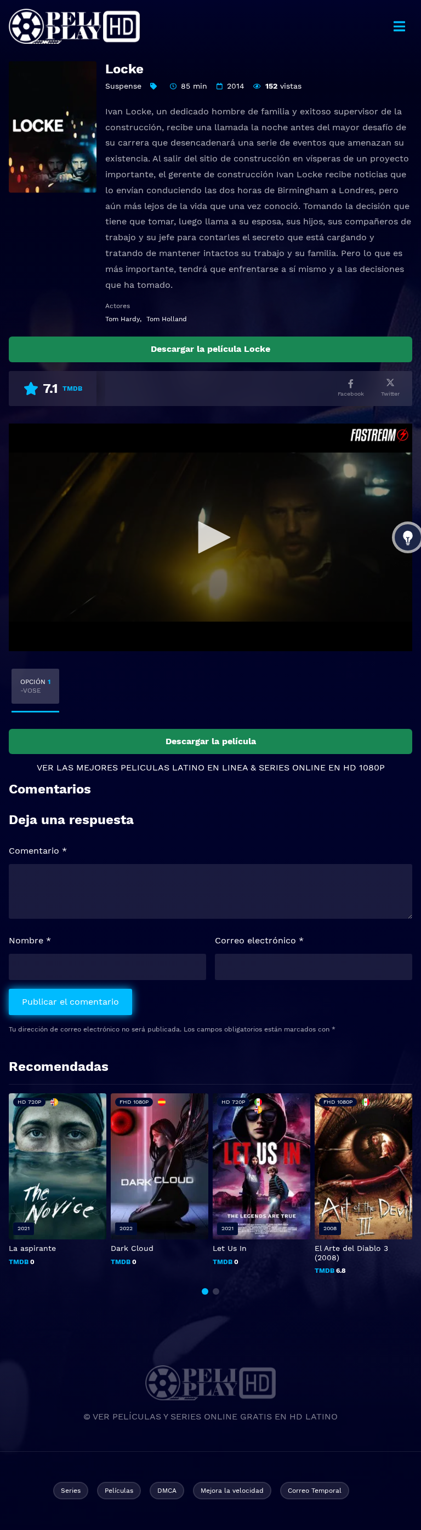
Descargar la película (211, 741)
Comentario (38, 850)
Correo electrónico (259, 940)
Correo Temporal (315, 1490)
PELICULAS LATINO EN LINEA (184, 767)
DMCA (167, 1490)
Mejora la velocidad (232, 1490)
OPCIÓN (35, 686)
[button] (205, 1291)
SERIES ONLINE (292, 767)
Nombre (30, 940)
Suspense (123, 86)
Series (71, 1490)
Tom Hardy (122, 319)
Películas (119, 1490)
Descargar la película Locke (210, 349)
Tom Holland (166, 319)
